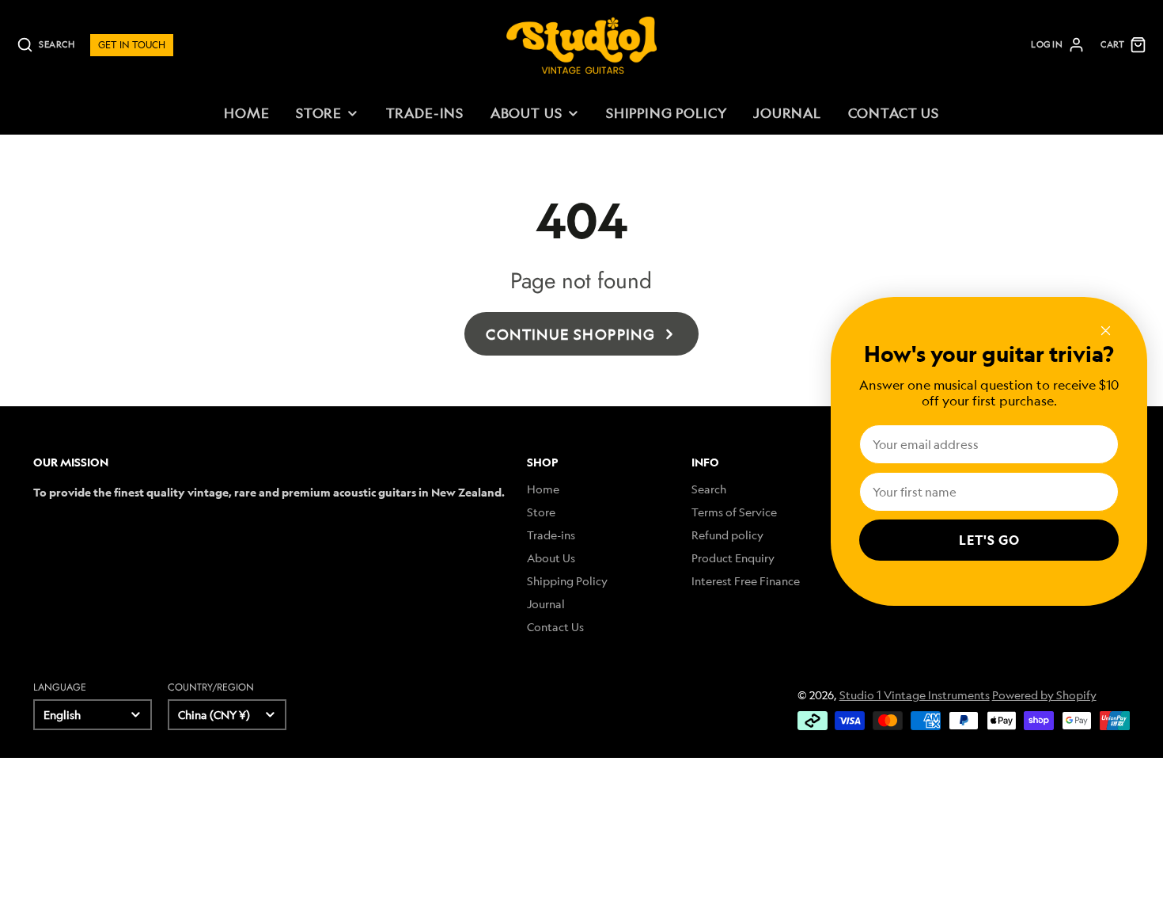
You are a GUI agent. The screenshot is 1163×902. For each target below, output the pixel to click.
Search (708, 489)
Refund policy (727, 535)
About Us (527, 113)
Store (319, 113)
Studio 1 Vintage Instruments (914, 695)
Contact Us (893, 113)
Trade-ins (425, 113)
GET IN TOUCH (131, 45)
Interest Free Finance (745, 581)
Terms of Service (734, 512)
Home (246, 113)
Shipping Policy (666, 113)
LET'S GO (989, 540)
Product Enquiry (733, 558)
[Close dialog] (1106, 331)
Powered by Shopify (1044, 695)
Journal (787, 113)
